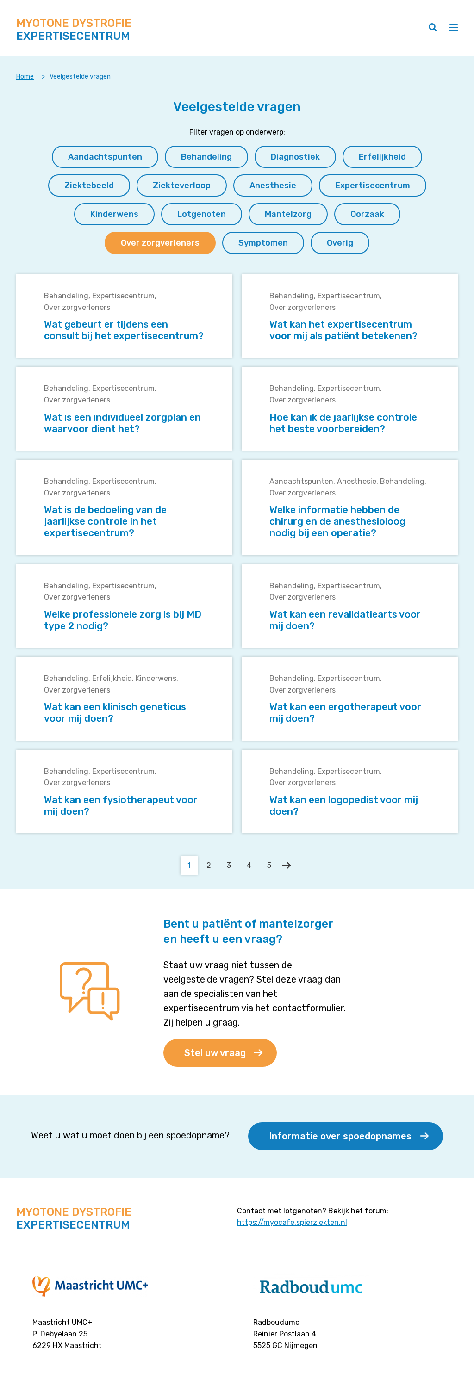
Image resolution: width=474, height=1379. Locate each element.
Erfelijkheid (112, 678)
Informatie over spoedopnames (340, 1136)
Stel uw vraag (215, 1052)
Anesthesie (356, 481)
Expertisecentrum (123, 295)
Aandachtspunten (301, 481)
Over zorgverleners (77, 307)
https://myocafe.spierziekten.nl (292, 1222)
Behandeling (66, 295)
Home (25, 76)
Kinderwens (156, 678)
